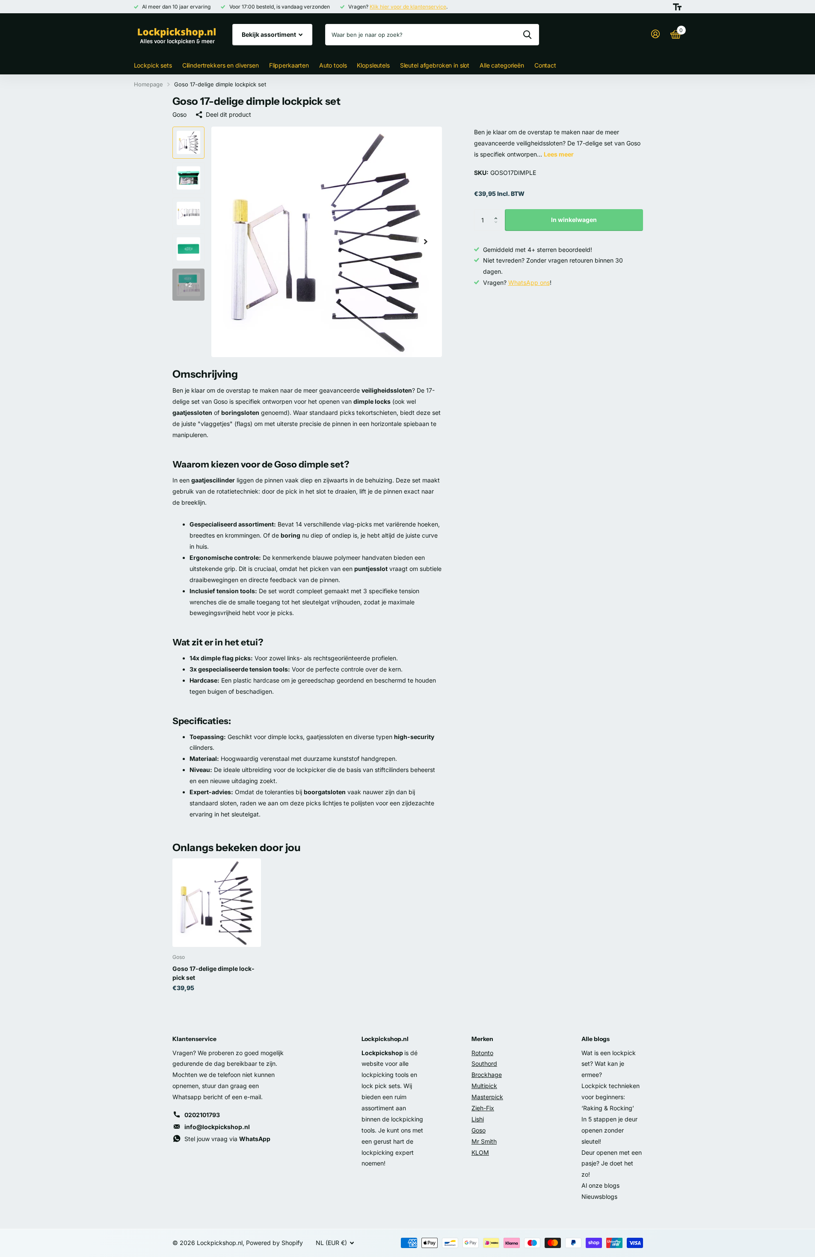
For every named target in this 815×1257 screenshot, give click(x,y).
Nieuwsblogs (599, 1196)
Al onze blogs (600, 1185)
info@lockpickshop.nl (217, 1126)
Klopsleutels (373, 65)
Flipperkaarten (289, 65)
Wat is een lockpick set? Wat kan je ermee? (608, 1064)
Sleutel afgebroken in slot (434, 65)
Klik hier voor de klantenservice (408, 6)
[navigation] (188, 143)
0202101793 (202, 1114)
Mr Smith (484, 1141)
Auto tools (333, 65)
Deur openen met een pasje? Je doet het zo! (611, 1163)
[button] (498, 212)
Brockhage (486, 1074)
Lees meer (559, 154)
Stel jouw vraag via (227, 1138)
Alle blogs (595, 1039)
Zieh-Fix (482, 1108)
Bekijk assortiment (269, 34)
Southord (484, 1063)
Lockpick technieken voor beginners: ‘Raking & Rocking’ (610, 1097)
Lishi (477, 1119)
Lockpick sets (153, 65)
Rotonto (482, 1052)
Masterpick (487, 1096)
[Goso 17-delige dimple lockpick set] (216, 902)
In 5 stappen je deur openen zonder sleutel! (609, 1130)
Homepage (148, 84)
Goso (179, 114)
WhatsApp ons (529, 282)
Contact (545, 65)
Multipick (484, 1085)
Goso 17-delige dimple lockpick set (213, 973)
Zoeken (527, 34)
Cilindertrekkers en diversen (220, 65)
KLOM (480, 1152)
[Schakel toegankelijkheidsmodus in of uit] (677, 7)
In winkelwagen (574, 219)
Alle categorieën (502, 65)
